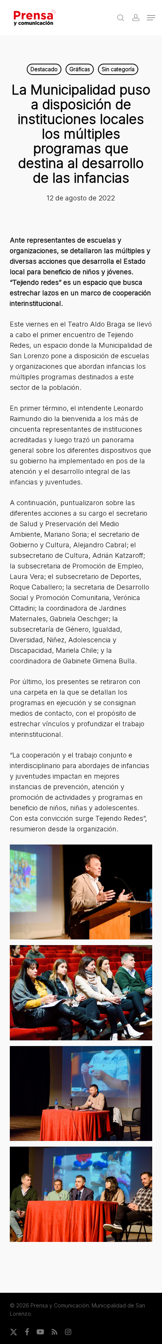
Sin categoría (118, 69)
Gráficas (79, 69)
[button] (151, 17)
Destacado (44, 69)
